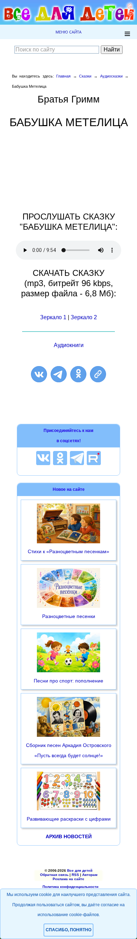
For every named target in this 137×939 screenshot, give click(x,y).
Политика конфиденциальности (70, 887)
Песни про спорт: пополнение (68, 681)
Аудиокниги (69, 345)
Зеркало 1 (53, 317)
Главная (63, 76)
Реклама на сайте (68, 879)
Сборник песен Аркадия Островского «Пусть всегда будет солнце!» (68, 750)
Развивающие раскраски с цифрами (69, 819)
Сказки (85, 76)
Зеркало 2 (84, 317)
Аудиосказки (111, 76)
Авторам (89, 875)
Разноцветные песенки (68, 616)
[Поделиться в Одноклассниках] (78, 374)
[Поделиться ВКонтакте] (39, 374)
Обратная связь (54, 875)
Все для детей (79, 870)
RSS (75, 875)
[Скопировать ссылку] (98, 374)
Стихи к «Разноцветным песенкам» (68, 551)
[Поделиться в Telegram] (59, 374)
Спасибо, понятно (68, 929)
